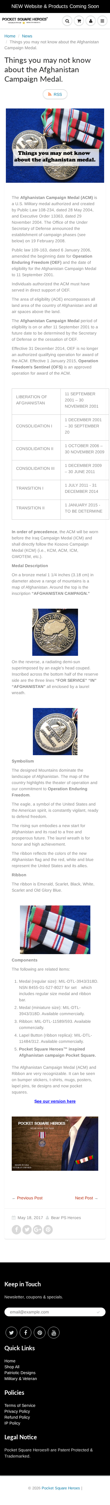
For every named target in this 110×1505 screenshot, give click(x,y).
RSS (58, 94)
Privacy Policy (17, 1411)
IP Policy (12, 1423)
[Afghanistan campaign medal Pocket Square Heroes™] (55, 1144)
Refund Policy (17, 1417)
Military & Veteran (20, 1378)
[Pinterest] (39, 1332)
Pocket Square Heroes (61, 1488)
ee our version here (56, 1101)
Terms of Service (19, 1405)
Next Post (84, 1198)
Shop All (11, 1366)
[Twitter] (11, 1332)
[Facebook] (25, 1332)
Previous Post (30, 1198)
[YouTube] (54, 1332)
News (27, 36)
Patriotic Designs (19, 1372)
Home (10, 36)
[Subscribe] (98, 1312)
